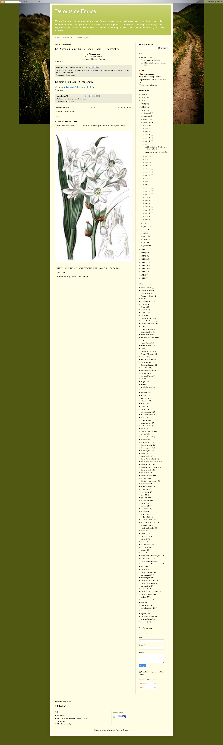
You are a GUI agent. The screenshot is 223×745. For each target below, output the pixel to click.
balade (143, 404)
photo (143, 569)
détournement (145, 484)
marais (143, 531)
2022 (143, 104)
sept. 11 (148, 191)
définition (144, 478)
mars (145, 239)
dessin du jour (145, 451)
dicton (83, 70)
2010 (143, 278)
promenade (144, 602)
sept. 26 (148, 135)
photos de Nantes (146, 594)
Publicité (144, 357)
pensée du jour (146, 558)
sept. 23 (148, 144)
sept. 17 (148, 172)
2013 (143, 268)
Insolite (143, 315)
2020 (143, 110)
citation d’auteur (146, 426)
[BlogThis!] (92, 67)
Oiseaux (143, 348)
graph (143, 503)
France (143, 307)
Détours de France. (76, 11)
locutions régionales (147, 528)
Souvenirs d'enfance (147, 365)
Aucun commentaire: (76, 67)
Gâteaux (143, 312)
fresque (143, 489)
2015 (143, 262)
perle (142, 566)
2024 (143, 97)
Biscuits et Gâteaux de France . (151, 60)
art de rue (144, 398)
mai (144, 233)
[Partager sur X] (94, 67)
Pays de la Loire (146, 351)
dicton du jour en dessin (106, 70)
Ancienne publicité (147, 296)
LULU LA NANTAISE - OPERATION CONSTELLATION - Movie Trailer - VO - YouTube (88, 268)
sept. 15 (148, 178)
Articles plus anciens (124, 107)
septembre (147, 122)
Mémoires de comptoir (148, 337)
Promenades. (67, 37)
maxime (143, 533)
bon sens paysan (146, 412)
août (145, 223)
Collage (143, 304)
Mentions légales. (82, 37)
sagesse (143, 613)
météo (143, 539)
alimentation (145, 390)
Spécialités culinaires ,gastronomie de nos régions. (153, 64)
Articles (144, 684)
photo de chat (145, 575)
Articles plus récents (62, 107)
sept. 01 (148, 219)
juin (144, 230)
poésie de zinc (145, 600)
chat (142, 417)
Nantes (143, 340)
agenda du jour (146, 387)
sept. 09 (148, 197)
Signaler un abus (145, 628)
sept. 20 (148, 162)
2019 (143, 249)
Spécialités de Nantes (148, 370)
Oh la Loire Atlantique (64, 724)
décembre (146, 113)
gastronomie (145, 492)
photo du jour (145, 586)
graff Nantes (145, 497)
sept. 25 (148, 138)
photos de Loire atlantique (149, 591)
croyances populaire (147, 431)
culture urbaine (146, 437)
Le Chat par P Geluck (148, 323)
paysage (143, 550)
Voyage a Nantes (146, 376)
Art (142, 299)
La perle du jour (146, 318)
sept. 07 (148, 203)
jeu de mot (144, 509)
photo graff (144, 589)
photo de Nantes (146, 572)
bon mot (64, 99)
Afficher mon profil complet (148, 85)
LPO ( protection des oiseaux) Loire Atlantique (72, 718)
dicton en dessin (146, 470)
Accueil (56, 37)
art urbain (144, 401)
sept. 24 (148, 141)
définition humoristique (148, 481)
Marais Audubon (146, 334)
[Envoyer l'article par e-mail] (86, 67)
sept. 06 (148, 207)
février (145, 242)
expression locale (146, 486)
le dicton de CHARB (67, 73)
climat (143, 428)
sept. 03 (148, 213)
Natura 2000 (61, 721)
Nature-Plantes (146, 343)
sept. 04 (148, 210)
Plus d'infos (59, 61)
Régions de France (147, 359)
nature (143, 542)
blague (143, 406)
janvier (145, 245)
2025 (143, 94)
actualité (143, 379)
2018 (143, 253)
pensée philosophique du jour (150, 555)
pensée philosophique (148, 561)
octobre (146, 119)
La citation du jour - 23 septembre (74, 82)
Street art (144, 373)
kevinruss (111, 730)
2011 (143, 275)
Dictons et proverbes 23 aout (66, 121)
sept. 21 (148, 159)
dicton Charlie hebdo (92, 70)
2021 (143, 107)
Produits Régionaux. (147, 354)
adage (143, 381)
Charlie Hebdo (66, 70)
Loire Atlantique (146, 329)
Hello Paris (60, 715)
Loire (143, 326)
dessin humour (146, 442)
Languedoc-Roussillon (148, 321)
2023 (143, 100)
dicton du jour (145, 464)
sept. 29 (148, 128)
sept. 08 (148, 200)
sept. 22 (148, 156)
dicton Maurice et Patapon (121, 70)
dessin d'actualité (146, 445)
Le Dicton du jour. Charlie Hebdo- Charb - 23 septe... (156, 148)
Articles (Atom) (70, 111)
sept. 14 (148, 181)
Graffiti (143, 310)
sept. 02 (148, 216)
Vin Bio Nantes (62, 272)
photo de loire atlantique (149, 583)
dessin (143, 439)
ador (142, 384)
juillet (145, 226)
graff (142, 495)
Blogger (125, 730)
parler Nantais (145, 544)
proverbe (144, 605)
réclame (143, 611)
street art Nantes (146, 619)
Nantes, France (70, 75)
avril (145, 236)
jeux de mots (145, 511)
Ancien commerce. (147, 293)
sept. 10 (148, 194)
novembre (146, 116)
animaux (144, 395)
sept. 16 (148, 175)
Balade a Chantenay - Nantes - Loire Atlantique (72, 276)
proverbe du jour (146, 608)
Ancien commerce (147, 290)
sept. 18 (148, 169)
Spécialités (144, 368)
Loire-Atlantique (146, 332)
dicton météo (145, 456)
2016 (143, 259)
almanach (144, 392)
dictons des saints (146, 475)
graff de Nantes (146, 500)
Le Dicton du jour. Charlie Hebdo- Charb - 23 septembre (87, 49)
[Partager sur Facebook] (97, 67)
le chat (143, 514)
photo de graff (145, 577)
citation (70, 99)
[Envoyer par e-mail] (90, 67)
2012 (143, 272)
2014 (143, 265)
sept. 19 (148, 165)
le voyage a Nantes (147, 525)
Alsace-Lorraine (146, 288)
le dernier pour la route (148, 520)
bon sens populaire (147, 415)
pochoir (143, 597)
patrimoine (144, 547)
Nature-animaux (146, 345)
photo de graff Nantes (148, 580)
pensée (85, 99)
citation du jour (77, 99)
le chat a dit (145, 517)
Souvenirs (144, 362)
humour (58, 73)
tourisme (144, 622)
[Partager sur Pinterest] (99, 67)
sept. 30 (148, 125)
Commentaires (147, 688)
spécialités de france (147, 616)
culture (143, 434)
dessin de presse (76, 70)
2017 (143, 256)
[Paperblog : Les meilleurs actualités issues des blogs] (114, 717)
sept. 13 (148, 184)
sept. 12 (148, 188)
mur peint (144, 536)
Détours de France (147, 74)
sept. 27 (148, 131)
